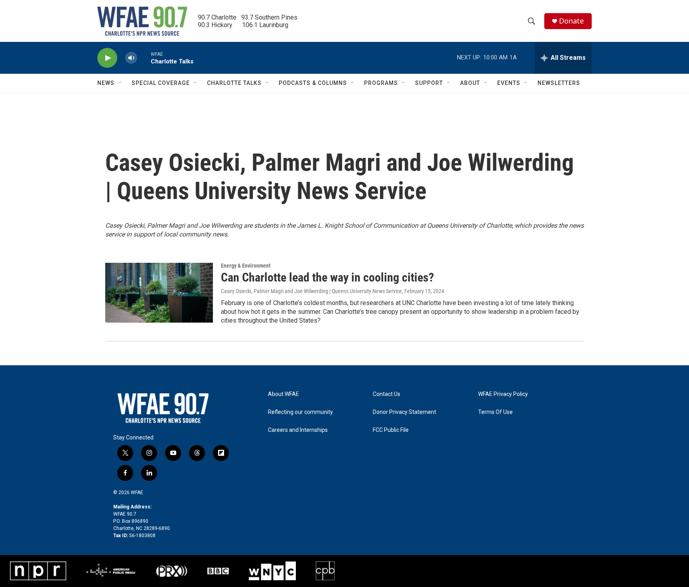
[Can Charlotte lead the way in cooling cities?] (159, 293)
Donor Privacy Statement (404, 412)
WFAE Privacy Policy (503, 394)
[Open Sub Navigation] (120, 83)
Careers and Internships (298, 430)
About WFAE (283, 394)
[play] (107, 58)
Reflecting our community (300, 412)
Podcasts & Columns (313, 83)
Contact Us (386, 394)
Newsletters (558, 83)
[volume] (131, 58)
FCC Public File (391, 430)
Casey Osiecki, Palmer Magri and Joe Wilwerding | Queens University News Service (311, 291)
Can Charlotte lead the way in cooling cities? (327, 277)
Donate (571, 21)
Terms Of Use (495, 412)
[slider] (144, 57)
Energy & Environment (245, 265)
